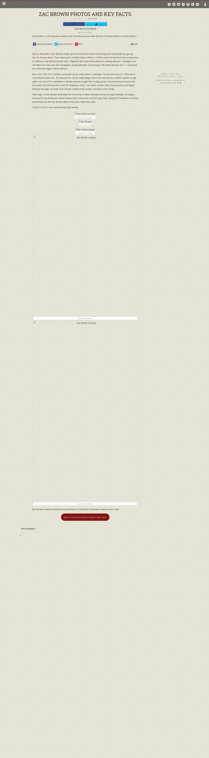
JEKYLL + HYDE (94, 57)
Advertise (172, 76)
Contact (180, 76)
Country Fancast (27, 4)
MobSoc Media (162, 76)
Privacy (171, 74)
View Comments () (27, 532)
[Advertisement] (170, 25)
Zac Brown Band (44, 57)
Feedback (164, 74)
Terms (177, 74)
